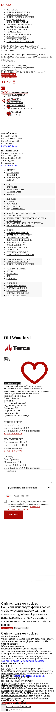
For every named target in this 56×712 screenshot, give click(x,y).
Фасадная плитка (16, 20)
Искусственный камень (19, 34)
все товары (12, 10)
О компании (16, 105)
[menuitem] (11, 170)
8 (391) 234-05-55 (9, 146)
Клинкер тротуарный (18, 22)
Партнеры (14, 111)
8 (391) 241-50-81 (9, 165)
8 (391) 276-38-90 (8, 61)
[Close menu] (2, 91)
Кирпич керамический (18, 12)
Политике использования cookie (29, 676)
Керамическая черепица (19, 25)
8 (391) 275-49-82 (8, 50)
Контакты (14, 114)
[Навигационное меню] (3, 85)
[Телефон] (9, 122)
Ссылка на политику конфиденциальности (23, 661)
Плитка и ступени (16, 37)
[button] (3, 82)
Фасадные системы (17, 29)
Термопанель (14, 32)
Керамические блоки (18, 27)
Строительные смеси (18, 39)
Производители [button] (18, 108)
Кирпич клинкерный (17, 15)
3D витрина (15, 102)
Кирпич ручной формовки (20, 17)
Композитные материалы (20, 42)
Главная (13, 95)
